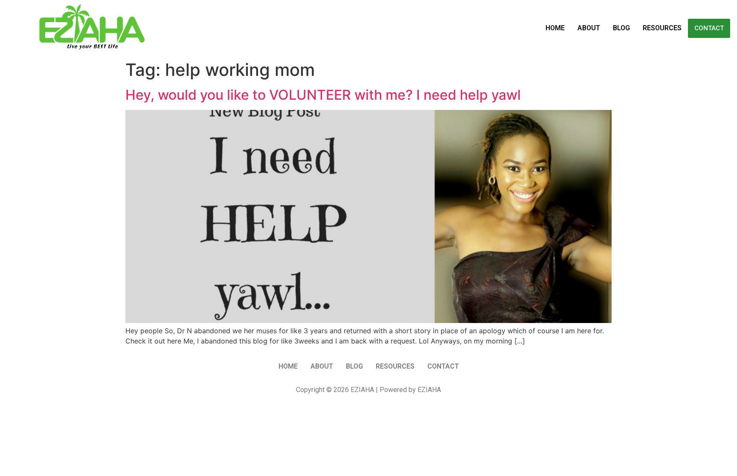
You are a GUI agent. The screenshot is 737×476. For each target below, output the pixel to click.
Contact (709, 28)
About (588, 28)
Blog (621, 28)
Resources (662, 28)
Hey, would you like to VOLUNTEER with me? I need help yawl (323, 95)
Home (555, 28)
